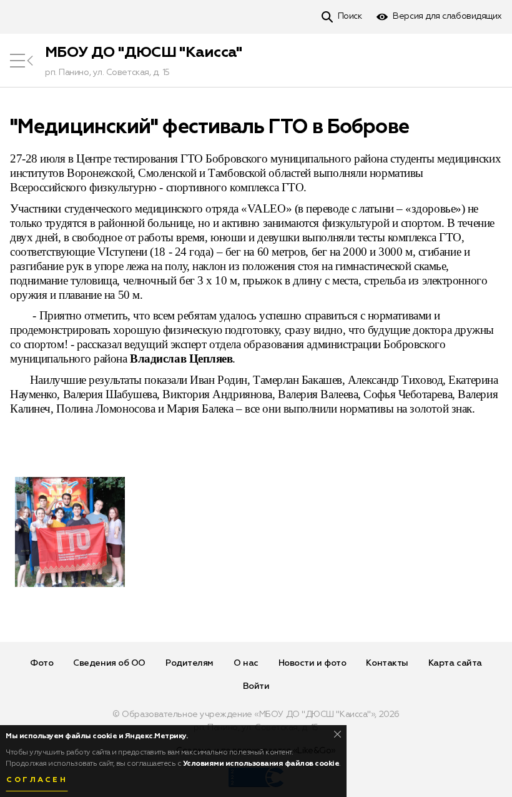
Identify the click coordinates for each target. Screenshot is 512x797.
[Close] (337, 734)
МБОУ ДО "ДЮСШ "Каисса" (143, 52)
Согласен (36, 780)
